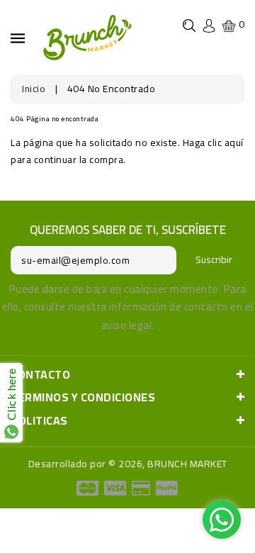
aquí (234, 142)
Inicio (33, 88)
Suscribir (214, 259)
